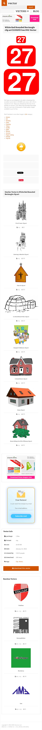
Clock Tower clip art (21, 223)
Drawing (8, 120)
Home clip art (21, 410)
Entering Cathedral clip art (21, 254)
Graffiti (8, 128)
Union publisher (21, 638)
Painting (8, 124)
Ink (7, 119)
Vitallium (21, 605)
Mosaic (8, 131)
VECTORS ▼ (22, 11)
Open (7, 129)
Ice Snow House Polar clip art (21, 316)
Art (26, 114)
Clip (17, 561)
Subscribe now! (21, 516)
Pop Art (8, 138)
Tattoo (7, 126)
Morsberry (21, 671)
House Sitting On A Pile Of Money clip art (21, 441)
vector (12, 3)
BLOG (36, 11)
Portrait (8, 136)
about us (4, 726)
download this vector (22, 568)
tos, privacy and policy (22, 726)
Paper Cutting (10, 135)
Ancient (8, 133)
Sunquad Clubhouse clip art (21, 347)
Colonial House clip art (21, 379)
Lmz (21, 703)
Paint (7, 122)
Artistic (8, 117)
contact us (11, 726)
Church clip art (21, 285)
